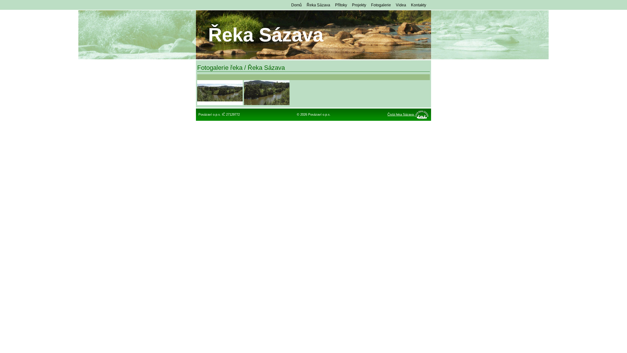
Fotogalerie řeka (219, 67)
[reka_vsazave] (266, 92)
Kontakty (418, 5)
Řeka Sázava (318, 5)
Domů (296, 5)
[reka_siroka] (220, 92)
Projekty (359, 5)
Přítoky (341, 5)
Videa (401, 5)
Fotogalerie (381, 5)
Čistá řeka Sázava (401, 114)
